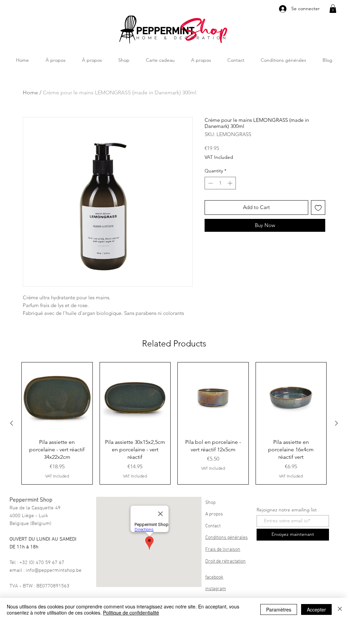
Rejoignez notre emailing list (287, 509)
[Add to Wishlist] (318, 207)
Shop (210, 503)
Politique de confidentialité (131, 612)
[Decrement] (210, 183)
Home (30, 92)
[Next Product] (336, 423)
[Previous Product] (11, 423)
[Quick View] (57, 397)
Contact (213, 526)
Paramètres (278, 609)
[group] (174, 423)
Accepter (316, 609)
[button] (332, 8)
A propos (214, 514)
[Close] (340, 609)
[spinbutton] (220, 183)
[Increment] (230, 183)
